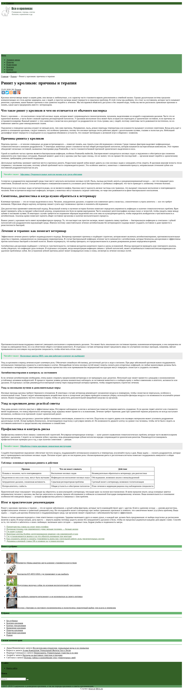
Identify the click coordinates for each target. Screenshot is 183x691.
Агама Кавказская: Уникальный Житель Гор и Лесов (47, 650)
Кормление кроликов (16, 628)
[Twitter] (7, 92)
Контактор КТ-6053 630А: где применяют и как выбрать (43, 574)
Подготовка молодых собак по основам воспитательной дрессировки (49, 585)
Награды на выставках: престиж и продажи (42, 655)
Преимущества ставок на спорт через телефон (27, 527)
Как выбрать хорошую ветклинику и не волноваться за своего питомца (50, 596)
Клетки (9, 69)
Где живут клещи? (14, 531)
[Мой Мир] (14, 92)
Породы (10, 62)
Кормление (11, 72)
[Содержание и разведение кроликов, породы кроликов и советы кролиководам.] (18, 15)
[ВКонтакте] (3, 92)
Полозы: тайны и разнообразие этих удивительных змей (50, 657)
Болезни (10, 67)
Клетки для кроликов (16, 625)
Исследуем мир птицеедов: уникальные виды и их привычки (61, 648)
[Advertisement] (81, 35)
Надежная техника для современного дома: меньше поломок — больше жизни (42, 529)
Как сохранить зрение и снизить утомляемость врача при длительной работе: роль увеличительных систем (55, 539)
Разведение (11, 65)
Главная (10, 3)
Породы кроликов (14, 630)
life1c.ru (99, 689)
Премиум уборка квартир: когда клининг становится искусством (47, 563)
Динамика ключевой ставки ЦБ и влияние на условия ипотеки (35, 541)
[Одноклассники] (11, 92)
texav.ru (92, 689)
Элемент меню (13, 60)
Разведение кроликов (16, 633)
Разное (14, 76)
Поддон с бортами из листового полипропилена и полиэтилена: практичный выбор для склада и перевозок (66, 608)
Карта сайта (11, 668)
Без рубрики (12, 621)
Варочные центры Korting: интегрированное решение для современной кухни (42, 534)
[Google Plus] (18, 92)
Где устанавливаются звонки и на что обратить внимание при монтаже (39, 536)
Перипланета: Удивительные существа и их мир (56, 653)
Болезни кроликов (14, 623)
